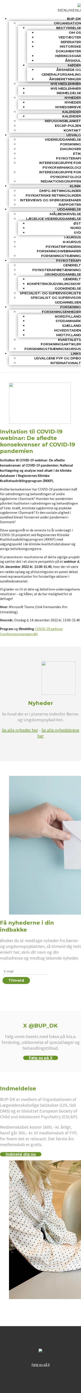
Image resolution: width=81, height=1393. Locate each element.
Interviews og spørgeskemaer (50, 200)
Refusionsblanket (63, 121)
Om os (75, 32)
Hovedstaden (67, 330)
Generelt (72, 265)
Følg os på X (40, 1058)
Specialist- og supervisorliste (50, 293)
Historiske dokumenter (68, 48)
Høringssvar (68, 56)
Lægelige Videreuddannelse (53, 219)
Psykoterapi (68, 158)
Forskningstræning (61, 256)
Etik (77, 153)
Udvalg (73, 135)
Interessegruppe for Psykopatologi (60, 174)
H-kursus (72, 242)
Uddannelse (69, 209)
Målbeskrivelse (65, 214)
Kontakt (72, 130)
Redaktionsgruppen (61, 181)
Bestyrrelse (68, 28)
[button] (69, 10)
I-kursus (72, 237)
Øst (77, 223)
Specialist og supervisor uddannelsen (56, 299)
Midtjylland (68, 335)
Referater (71, 42)
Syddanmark (68, 321)
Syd (77, 232)
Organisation (67, 23)
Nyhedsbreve (68, 107)
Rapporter (70, 204)
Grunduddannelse (63, 274)
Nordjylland (68, 316)
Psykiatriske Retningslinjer (53, 195)
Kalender (71, 112)
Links (76, 353)
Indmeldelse (69, 93)
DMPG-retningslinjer (60, 191)
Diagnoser (70, 149)
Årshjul (73, 60)
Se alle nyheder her (20, 730)
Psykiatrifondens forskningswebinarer (59, 248)
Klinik (75, 186)
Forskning (70, 144)
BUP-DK (74, 19)
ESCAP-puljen (68, 125)
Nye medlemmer (66, 84)
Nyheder (73, 98)
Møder (74, 65)
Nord (75, 228)
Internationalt (65, 363)
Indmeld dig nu (21, 1154)
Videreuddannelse (63, 139)
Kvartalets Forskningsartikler (61, 342)
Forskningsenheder (61, 312)
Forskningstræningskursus (53, 349)
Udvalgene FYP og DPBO (57, 358)
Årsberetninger (65, 79)
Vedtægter (69, 37)
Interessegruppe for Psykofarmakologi (60, 165)
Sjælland (71, 325)
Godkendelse (68, 288)
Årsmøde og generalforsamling (61, 72)
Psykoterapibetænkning (56, 270)
